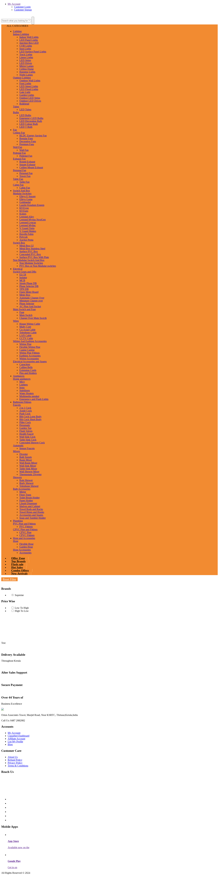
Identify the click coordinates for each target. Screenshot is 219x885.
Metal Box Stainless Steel (32, 248)
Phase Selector (26, 303)
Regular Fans (26, 138)
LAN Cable (25, 335)
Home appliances (21, 378)
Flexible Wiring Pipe (29, 347)
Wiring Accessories (29, 358)
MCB (22, 280)
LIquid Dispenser (28, 503)
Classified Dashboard (18, 735)
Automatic (18, 445)
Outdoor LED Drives (30, 100)
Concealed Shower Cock (32, 442)
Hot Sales (17, 567)
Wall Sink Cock (27, 436)
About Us (13, 757)
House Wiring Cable (29, 323)
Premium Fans (26, 144)
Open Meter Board (28, 292)
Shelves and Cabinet (29, 506)
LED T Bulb (25, 127)
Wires (16, 321)
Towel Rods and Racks (31, 509)
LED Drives (25, 63)
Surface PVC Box (28, 251)
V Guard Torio (26, 228)
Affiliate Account (16, 738)
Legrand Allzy (26, 216)
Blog (10, 744)
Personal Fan (19, 170)
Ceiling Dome (26, 69)
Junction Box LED (29, 43)
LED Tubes (25, 109)
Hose (15, 541)
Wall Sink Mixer (27, 465)
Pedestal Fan (19, 153)
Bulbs (16, 112)
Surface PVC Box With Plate (34, 257)
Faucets (17, 405)
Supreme (19, 595)
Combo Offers (20, 570)
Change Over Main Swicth (33, 318)
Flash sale (17, 564)
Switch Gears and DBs (24, 271)
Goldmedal (25, 202)
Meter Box (24, 294)
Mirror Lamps (26, 66)
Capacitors (24, 364)
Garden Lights (26, 95)
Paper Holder (26, 500)
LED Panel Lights (28, 40)
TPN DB (24, 289)
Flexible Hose (26, 544)
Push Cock (24, 413)
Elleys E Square (27, 196)
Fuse (21, 312)
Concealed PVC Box (30, 254)
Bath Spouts (25, 457)
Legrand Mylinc (27, 225)
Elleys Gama (25, 199)
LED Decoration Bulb (30, 121)
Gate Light (24, 92)
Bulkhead (24, 103)
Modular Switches (22, 193)
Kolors (22, 213)
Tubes (16, 106)
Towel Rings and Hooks (31, 512)
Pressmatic (24, 425)
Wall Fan (17, 147)
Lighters (23, 384)
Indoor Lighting (21, 34)
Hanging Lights (27, 71)
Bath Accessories (21, 489)
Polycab (23, 237)
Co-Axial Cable (27, 329)
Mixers (16, 451)
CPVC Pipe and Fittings (25, 529)
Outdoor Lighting (22, 77)
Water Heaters (26, 393)
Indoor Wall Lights (28, 37)
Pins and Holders (28, 373)
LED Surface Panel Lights (32, 51)
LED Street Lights (28, 86)
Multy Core (25, 326)
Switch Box (19, 242)
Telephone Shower (28, 486)
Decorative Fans (27, 141)
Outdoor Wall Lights (29, 80)
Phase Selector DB (28, 286)
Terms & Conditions (18, 765)
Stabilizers (24, 390)
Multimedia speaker (29, 396)
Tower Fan (24, 176)
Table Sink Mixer (28, 468)
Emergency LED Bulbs (31, 118)
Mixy (22, 381)
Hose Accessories (22, 549)
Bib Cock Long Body (30, 416)
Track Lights (25, 54)
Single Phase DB (28, 283)
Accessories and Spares (31, 515)
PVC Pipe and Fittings (24, 523)
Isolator (23, 277)
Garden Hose (26, 546)
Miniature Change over (31, 300)
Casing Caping (26, 350)
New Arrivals (19, 573)
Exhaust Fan (19, 158)
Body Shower (26, 483)
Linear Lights (26, 57)
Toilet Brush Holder (29, 497)
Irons (22, 387)
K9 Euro (23, 211)
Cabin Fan (18, 184)
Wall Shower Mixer (29, 471)
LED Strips (25, 60)
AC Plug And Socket (30, 306)
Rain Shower (26, 480)
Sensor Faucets (27, 448)
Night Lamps (26, 74)
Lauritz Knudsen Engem (31, 205)
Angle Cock (25, 410)
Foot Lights (25, 83)
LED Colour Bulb (28, 124)
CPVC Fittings (26, 535)
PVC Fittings (26, 526)
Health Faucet (26, 434)
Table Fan (18, 179)
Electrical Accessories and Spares (30, 361)
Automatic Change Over (31, 297)
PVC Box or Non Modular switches (37, 266)
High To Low (22, 611)
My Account (14, 4)
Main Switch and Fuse (24, 309)
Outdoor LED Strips (29, 98)
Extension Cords (27, 370)
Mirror (22, 491)
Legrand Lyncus (27, 222)
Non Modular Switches (31, 263)
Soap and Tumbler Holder (32, 518)
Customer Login (22, 6)
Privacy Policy (15, 762)
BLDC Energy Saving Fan (33, 135)
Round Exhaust (27, 161)
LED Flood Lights (28, 89)
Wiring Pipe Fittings (29, 352)
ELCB (22, 274)
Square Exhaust (27, 164)
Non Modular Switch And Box (28, 260)
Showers (17, 477)
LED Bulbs (25, 115)
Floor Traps (25, 494)
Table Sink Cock (27, 439)
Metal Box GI (26, 245)
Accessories (25, 552)
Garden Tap (25, 428)
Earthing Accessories (30, 355)
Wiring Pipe (25, 344)
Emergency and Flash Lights (33, 399)
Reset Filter (9, 579)
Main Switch (25, 315)
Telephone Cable (28, 332)
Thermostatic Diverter (30, 474)
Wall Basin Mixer (28, 462)
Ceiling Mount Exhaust (31, 167)
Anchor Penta (26, 239)
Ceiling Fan (19, 132)
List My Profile (15, 741)
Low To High (22, 607)
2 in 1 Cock (25, 407)
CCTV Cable (26, 338)
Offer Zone (18, 558)
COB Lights (25, 45)
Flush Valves (25, 431)
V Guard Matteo (27, 231)
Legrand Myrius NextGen (32, 219)
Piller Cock (25, 422)
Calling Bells (26, 367)
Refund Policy (15, 760)
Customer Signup (23, 9)
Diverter (23, 454)
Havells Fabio (26, 234)
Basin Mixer (25, 460)
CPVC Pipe (25, 532)
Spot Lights (25, 48)
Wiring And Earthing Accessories (30, 341)
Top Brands (18, 561)
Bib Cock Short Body (30, 419)
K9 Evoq (24, 208)
